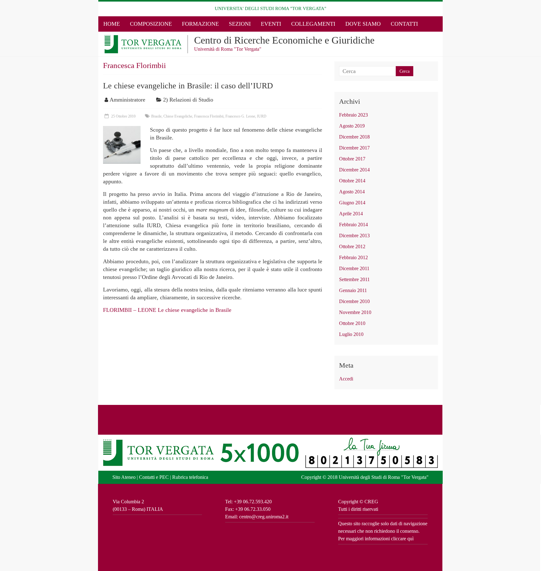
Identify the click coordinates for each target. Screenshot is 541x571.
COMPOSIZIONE (151, 24)
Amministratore (127, 100)
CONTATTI (404, 24)
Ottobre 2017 (352, 158)
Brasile (156, 116)
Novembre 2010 (355, 312)
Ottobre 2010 (352, 323)
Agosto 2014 (352, 191)
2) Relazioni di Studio (188, 100)
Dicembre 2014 (354, 169)
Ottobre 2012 (352, 246)
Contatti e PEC (154, 477)
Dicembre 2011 (354, 268)
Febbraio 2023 (353, 115)
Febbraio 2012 (353, 257)
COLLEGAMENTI (313, 24)
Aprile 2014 (351, 213)
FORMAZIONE (200, 24)
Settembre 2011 (354, 279)
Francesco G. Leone (240, 116)
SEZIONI (240, 24)
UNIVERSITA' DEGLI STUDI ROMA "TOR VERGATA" (270, 8)
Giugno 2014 (352, 202)
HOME (111, 24)
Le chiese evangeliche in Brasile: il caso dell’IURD (188, 85)
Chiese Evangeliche (177, 116)
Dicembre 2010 (354, 301)
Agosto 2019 (352, 125)
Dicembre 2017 (354, 147)
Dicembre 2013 (354, 235)
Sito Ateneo (124, 477)
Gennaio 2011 (353, 290)
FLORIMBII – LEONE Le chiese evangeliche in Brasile (167, 310)
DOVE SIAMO (363, 24)
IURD (261, 116)
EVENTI (271, 24)
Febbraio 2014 (353, 224)
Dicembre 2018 (354, 136)
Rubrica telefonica (190, 477)
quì (410, 538)
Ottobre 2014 (352, 180)
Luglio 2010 (351, 334)
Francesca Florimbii (209, 116)
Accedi (346, 378)
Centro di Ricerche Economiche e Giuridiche (284, 40)
